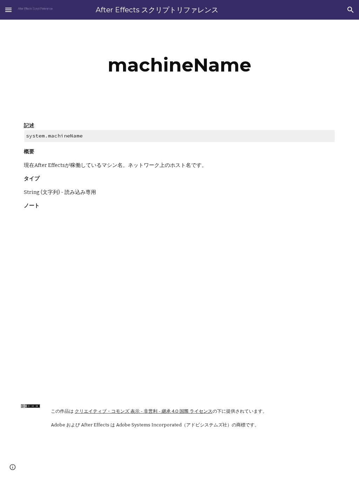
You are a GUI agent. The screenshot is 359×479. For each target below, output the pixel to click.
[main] (179, 65)
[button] (8, 9)
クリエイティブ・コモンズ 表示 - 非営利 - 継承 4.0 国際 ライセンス (143, 411)
